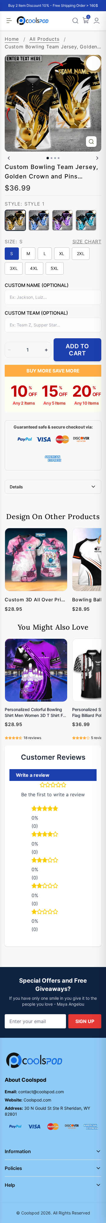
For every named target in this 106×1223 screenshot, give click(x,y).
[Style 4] (86, 220)
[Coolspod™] (34, 1060)
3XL (14, 268)
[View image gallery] (91, 141)
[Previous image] (9, 158)
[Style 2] (38, 220)
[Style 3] (62, 220)
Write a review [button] (32, 775)
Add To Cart (77, 350)
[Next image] (97, 158)
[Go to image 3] (55, 158)
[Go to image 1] (48, 158)
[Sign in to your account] (96, 20)
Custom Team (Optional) (36, 313)
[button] (53, 809)
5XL (55, 268)
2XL (81, 253)
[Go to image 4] (58, 158)
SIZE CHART (86, 241)
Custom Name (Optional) (37, 285)
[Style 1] (15, 220)
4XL (34, 268)
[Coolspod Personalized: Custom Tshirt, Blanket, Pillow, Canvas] (32, 20)
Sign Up (84, 1021)
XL (61, 253)
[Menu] (9, 20)
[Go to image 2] (51, 158)
